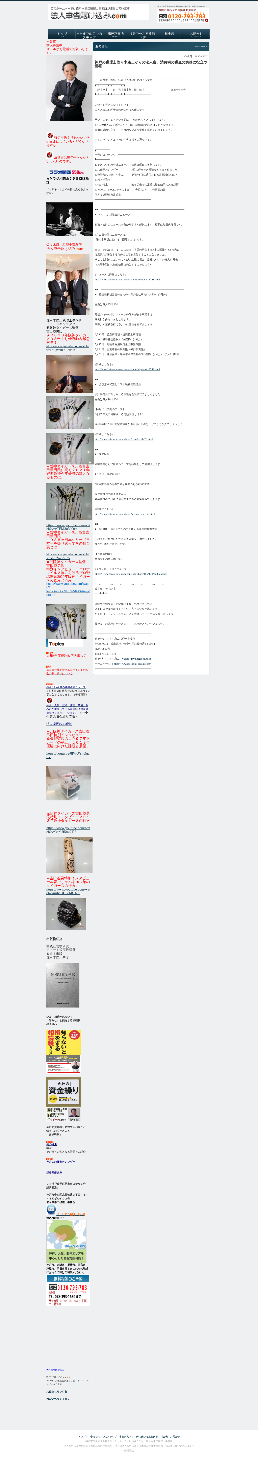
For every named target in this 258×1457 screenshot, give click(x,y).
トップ (81, 1436)
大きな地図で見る (55, 1370)
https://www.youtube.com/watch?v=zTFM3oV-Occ (68, 527)
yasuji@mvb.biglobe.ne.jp (136, 658)
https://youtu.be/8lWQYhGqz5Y (67, 755)
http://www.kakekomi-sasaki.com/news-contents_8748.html (127, 279)
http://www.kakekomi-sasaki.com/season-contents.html (125, 514)
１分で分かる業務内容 (146, 1436)
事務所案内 (125, 1436)
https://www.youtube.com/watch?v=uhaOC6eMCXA (68, 891)
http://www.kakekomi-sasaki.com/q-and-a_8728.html (124, 439)
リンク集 (62, 1391)
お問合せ (175, 1436)
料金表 (164, 1436)
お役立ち (51, 1391)
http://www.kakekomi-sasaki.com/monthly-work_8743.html (127, 369)
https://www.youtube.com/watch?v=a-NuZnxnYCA (67, 556)
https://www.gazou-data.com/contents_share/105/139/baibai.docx (131, 573)
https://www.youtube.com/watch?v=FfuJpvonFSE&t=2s (67, 348)
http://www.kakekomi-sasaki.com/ (132, 663)
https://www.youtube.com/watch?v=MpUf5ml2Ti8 (68, 830)
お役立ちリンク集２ (58, 1398)
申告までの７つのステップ (102, 1436)
